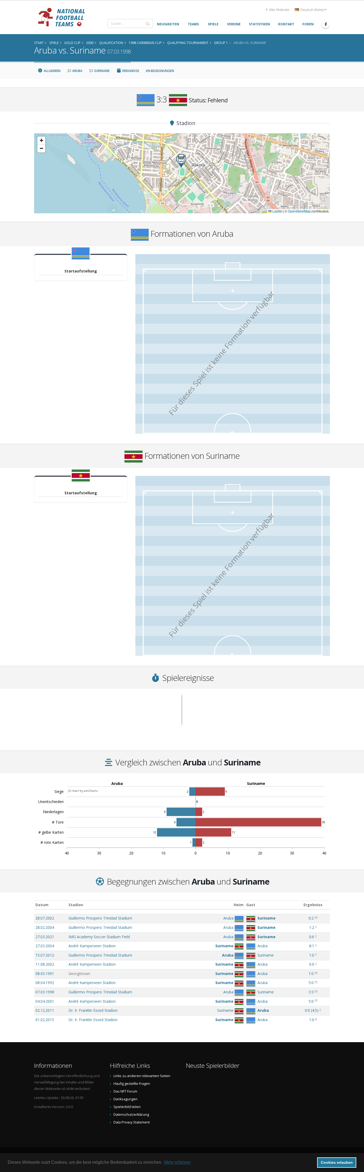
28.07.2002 (44, 918)
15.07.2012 (44, 955)
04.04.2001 (44, 1001)
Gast (250, 904)
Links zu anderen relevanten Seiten (142, 1076)
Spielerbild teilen (127, 1107)
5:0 (311, 982)
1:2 (311, 927)
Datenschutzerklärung (131, 1114)
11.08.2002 (44, 964)
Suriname (101, 71)
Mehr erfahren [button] (177, 1162)
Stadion (75, 904)
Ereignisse (130, 71)
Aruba (76, 71)
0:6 (311, 936)
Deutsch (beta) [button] (312, 9)
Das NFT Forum (125, 1091)
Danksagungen (125, 1099)
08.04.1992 (44, 982)
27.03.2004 (44, 945)
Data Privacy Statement (132, 1122)
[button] (181, 161)
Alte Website (278, 9)
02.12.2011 (44, 1010)
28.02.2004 (44, 927)
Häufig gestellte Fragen (132, 1083)
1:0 (311, 955)
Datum (41, 904)
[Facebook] (326, 24)
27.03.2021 (44, 936)
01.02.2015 (44, 1019)
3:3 (311, 991)
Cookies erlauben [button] (337, 1162)
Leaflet (277, 211)
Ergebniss (313, 904)
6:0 (311, 964)
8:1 (311, 945)
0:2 (311, 918)
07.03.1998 (44, 991)
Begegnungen (162, 71)
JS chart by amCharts (83, 791)
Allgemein (51, 71)
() (311, 1010)
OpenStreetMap (299, 211)
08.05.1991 (44, 973)
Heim (239, 904)
